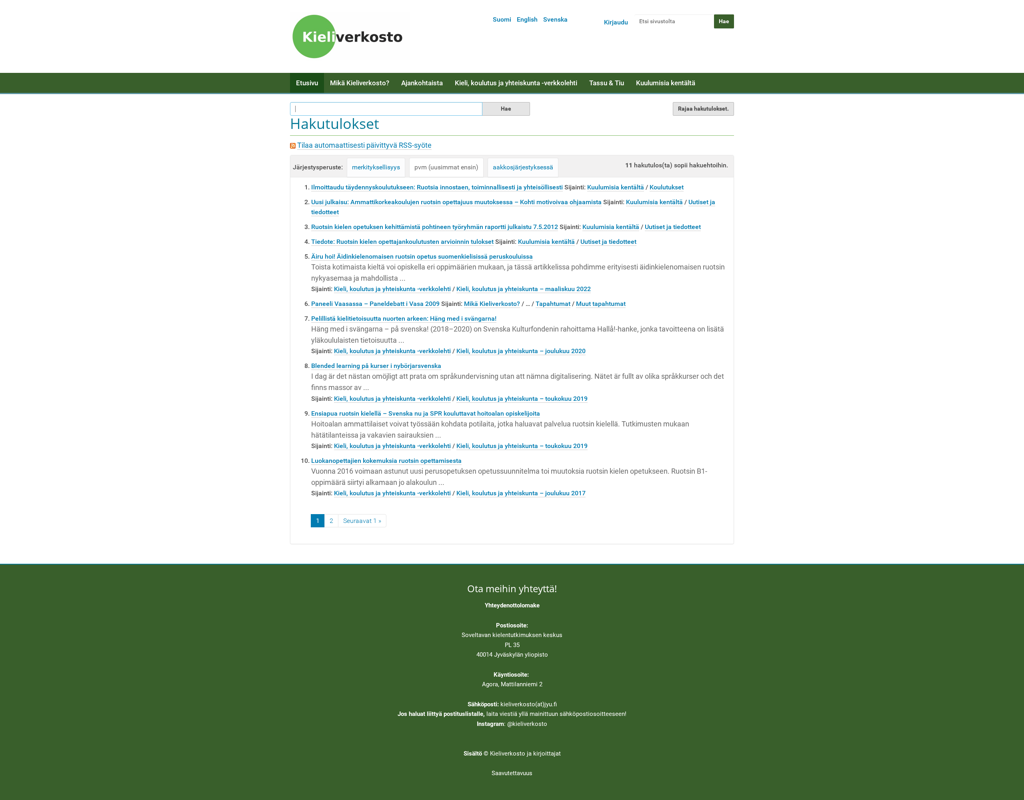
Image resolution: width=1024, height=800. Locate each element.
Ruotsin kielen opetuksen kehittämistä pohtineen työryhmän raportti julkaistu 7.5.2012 (434, 227)
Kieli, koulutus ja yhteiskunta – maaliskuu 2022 (523, 289)
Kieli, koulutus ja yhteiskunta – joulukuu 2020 (521, 351)
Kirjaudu (616, 22)
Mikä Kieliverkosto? (359, 83)
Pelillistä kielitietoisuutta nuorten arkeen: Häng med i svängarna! (403, 318)
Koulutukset (667, 187)
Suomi (502, 19)
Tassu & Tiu (606, 83)
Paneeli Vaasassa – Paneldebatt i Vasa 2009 (375, 304)
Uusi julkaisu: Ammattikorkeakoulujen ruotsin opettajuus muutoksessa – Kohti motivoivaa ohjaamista (456, 202)
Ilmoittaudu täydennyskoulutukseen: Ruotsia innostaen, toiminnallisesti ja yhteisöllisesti (437, 187)
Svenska (555, 19)
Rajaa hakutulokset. (703, 108)
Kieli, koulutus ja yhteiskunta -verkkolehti (516, 83)
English (527, 19)
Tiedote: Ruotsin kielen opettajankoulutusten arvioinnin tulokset (402, 241)
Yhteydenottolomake (512, 605)
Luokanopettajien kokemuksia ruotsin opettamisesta (386, 460)
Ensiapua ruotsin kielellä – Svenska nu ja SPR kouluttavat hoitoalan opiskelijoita (425, 413)
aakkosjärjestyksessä (523, 167)
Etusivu (307, 83)
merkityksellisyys (376, 167)
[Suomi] (350, 36)
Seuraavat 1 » (362, 521)
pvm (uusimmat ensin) (446, 167)
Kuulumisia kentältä (665, 83)
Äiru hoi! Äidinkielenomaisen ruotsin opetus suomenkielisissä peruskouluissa (422, 256)
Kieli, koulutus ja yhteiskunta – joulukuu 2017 (521, 493)
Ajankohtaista (422, 83)
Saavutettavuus (512, 773)
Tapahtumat (553, 304)
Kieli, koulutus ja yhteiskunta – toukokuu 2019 (522, 398)
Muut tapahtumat (601, 304)
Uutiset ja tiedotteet (673, 227)
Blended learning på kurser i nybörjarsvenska (376, 366)
